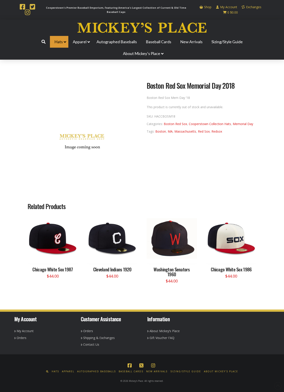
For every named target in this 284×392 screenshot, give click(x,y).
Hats (55, 371)
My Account (228, 7)
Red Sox (204, 131)
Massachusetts (185, 131)
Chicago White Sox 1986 (231, 269)
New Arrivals (157, 371)
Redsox (216, 131)
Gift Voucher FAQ (162, 338)
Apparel (68, 371)
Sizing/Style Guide (185, 371)
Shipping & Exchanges (99, 338)
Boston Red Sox (175, 124)
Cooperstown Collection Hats (210, 124)
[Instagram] (27, 12)
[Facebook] (22, 7)
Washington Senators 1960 (172, 272)
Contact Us (91, 344)
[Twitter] (32, 7)
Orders (21, 338)
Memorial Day (243, 124)
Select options (54, 256)
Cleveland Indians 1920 (112, 269)
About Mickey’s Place (165, 331)
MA (170, 131)
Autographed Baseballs (96, 371)
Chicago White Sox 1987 (52, 269)
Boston (160, 131)
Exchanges (253, 7)
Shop (207, 7)
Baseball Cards (131, 371)
